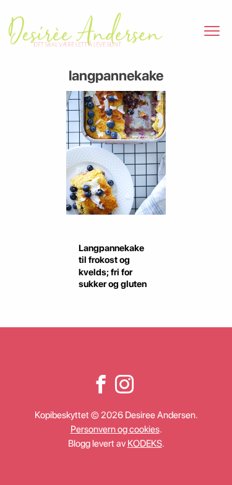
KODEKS (144, 443)
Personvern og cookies (115, 429)
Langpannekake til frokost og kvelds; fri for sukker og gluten (113, 265)
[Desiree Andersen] (85, 29)
